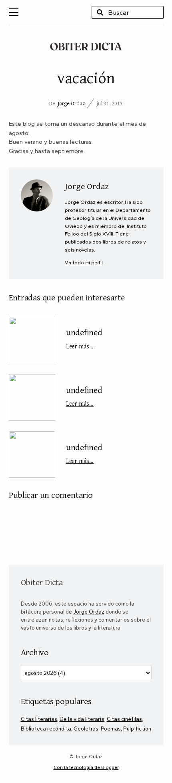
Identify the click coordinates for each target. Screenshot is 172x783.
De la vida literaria (82, 719)
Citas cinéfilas (124, 719)
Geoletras (86, 728)
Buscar (100, 12)
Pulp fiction (137, 728)
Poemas (111, 728)
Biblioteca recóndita (46, 728)
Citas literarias (39, 719)
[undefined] (32, 340)
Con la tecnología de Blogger (86, 767)
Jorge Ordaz (71, 103)
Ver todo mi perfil (84, 263)
